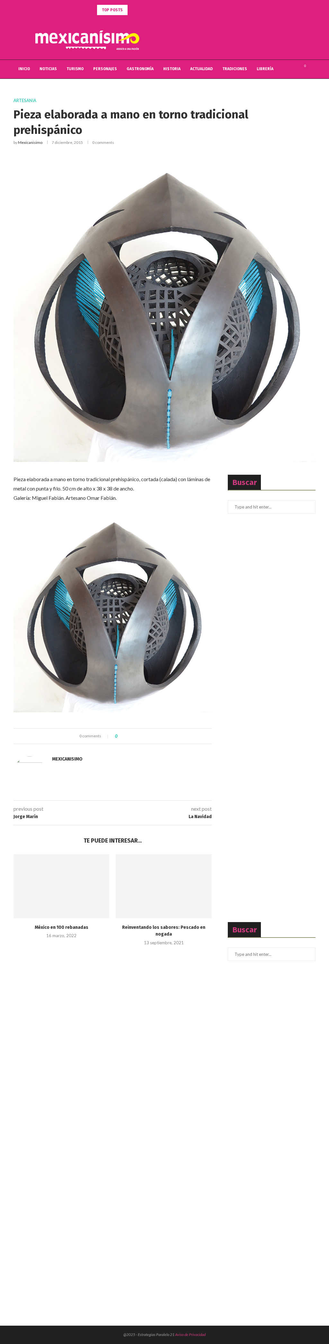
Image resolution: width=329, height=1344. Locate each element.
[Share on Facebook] (127, 736)
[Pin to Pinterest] (140, 736)
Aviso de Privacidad (190, 1334)
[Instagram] (293, 69)
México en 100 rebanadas (61, 927)
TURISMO (75, 69)
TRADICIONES (234, 69)
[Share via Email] (146, 736)
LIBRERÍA (265, 69)
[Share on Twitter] (134, 736)
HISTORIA (172, 69)
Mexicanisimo (30, 142)
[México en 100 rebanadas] (61, 886)
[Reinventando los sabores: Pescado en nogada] (163, 886)
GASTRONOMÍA (140, 69)
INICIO (24, 69)
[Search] (312, 69)
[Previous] (133, 10)
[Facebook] (280, 69)
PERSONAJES (105, 69)
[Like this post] (121, 736)
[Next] (141, 10)
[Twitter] (287, 69)
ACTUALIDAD (201, 69)
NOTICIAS (48, 69)
